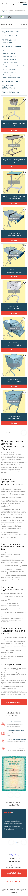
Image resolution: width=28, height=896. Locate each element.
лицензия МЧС (17, 721)
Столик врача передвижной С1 (14, 234)
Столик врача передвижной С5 (14, 381)
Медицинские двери (11, 81)
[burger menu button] (25, 5)
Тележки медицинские (10, 75)
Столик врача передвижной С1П (14, 271)
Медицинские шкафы (9, 59)
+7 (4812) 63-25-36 (22, 2)
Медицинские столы (9, 53)
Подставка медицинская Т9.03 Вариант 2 (14, 198)
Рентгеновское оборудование (9, 41)
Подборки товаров (10, 92)
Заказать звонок (14, 881)
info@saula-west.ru (14, 865)
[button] (11, 842)
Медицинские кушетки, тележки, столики (13, 65)
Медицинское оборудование (8, 87)
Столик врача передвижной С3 (14, 307)
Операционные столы (10, 51)
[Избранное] (13, 3)
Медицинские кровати (10, 62)
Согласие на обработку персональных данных (14, 889)
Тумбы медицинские (9, 69)
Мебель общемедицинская (11, 77)
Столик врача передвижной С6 (14, 417)
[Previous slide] (10, 795)
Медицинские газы (10, 32)
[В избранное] (24, 99)
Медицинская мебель (11, 46)
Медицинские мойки (9, 56)
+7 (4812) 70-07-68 (14, 861)
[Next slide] (17, 795)
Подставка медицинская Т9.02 (14, 124)
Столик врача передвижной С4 (14, 344)
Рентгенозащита (9, 36)
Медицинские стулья (9, 72)
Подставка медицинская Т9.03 (14, 161)
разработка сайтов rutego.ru (13, 890)
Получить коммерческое (14, 873)
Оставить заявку (14, 702)
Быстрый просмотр (14, 108)
